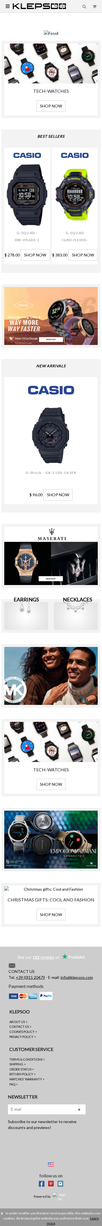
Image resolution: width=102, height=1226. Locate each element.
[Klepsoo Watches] (39, 5)
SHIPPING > (17, 1064)
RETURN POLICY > (22, 1074)
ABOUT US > (18, 1022)
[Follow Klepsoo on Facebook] (41, 1183)
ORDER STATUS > (21, 1069)
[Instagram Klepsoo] (60, 1183)
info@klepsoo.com (77, 977)
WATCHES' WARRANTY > (26, 1079)
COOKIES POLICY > (23, 1031)
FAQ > (13, 1084)
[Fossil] (51, 32)
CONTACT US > (20, 1026)
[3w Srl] (60, 1196)
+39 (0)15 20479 (30, 977)
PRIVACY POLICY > (22, 1037)
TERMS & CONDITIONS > (27, 1059)
